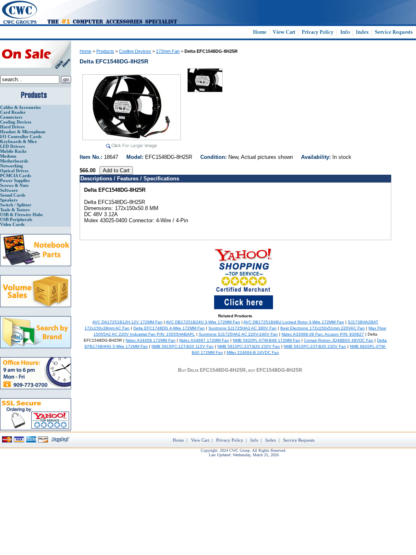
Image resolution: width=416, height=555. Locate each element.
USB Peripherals (16, 219)
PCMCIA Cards (15, 175)
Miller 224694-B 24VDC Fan (253, 352)
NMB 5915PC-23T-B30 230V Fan (315, 346)
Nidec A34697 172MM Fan (204, 340)
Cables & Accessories (20, 107)
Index (270, 440)
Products (105, 51)
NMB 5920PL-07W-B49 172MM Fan (266, 340)
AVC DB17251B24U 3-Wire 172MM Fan (203, 322)
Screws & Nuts (14, 185)
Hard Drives (12, 126)
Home (85, 51)
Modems (8, 156)
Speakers (8, 199)
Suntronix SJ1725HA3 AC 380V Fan (242, 328)
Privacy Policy (229, 440)
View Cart (200, 440)
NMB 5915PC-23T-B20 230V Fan (248, 346)
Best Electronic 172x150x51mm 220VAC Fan (322, 328)
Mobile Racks (13, 151)
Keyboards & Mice (18, 141)
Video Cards (12, 224)
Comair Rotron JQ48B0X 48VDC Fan (338, 340)
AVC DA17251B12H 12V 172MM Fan (127, 322)
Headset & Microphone (23, 131)
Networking (11, 165)
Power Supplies (15, 180)
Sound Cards (12, 195)
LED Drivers (12, 146)
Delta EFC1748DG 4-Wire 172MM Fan (169, 328)
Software (9, 190)
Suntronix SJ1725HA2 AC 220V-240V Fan (238, 334)
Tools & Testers (15, 209)
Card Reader (13, 112)
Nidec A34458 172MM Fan (151, 340)
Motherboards (14, 160)
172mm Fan (168, 51)
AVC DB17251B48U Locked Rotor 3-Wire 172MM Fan (293, 322)
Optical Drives (14, 170)
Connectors (11, 117)
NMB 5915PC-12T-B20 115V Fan (183, 346)
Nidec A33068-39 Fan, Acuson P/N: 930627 (323, 334)
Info (254, 440)
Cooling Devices (15, 121)
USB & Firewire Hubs (21, 214)
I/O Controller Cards (20, 136)
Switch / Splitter (15, 204)
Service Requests (298, 440)
